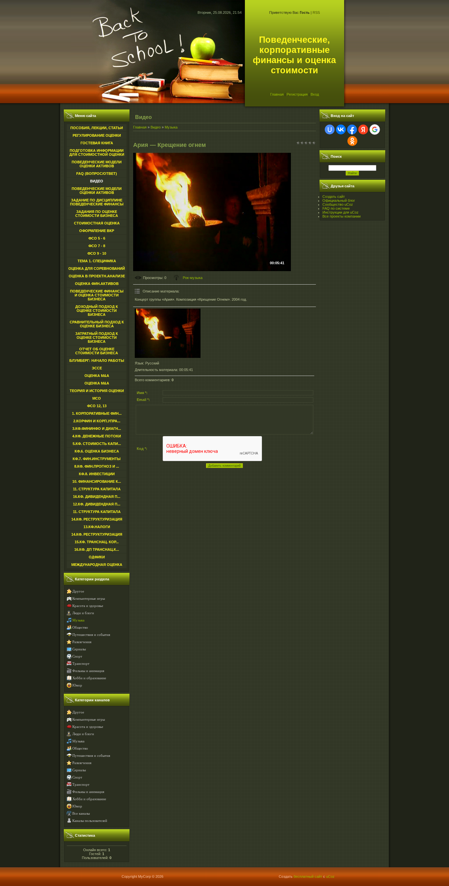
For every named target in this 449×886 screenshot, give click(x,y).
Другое (78, 591)
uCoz (330, 876)
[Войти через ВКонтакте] (341, 129)
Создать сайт (333, 196)
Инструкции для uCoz (340, 212)
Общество (80, 627)
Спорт (77, 656)
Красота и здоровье (87, 606)
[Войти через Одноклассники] (352, 141)
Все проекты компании (341, 216)
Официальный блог (338, 200)
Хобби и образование (89, 678)
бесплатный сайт (308, 876)
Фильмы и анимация (88, 671)
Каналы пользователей (89, 821)
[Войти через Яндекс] (363, 129)
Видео (156, 127)
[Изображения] (168, 333)
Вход (315, 94)
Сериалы (79, 649)
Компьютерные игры (88, 598)
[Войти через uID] (330, 129)
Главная (277, 94)
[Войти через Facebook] (352, 129)
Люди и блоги (83, 613)
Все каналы (81, 813)
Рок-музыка (192, 278)
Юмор (77, 685)
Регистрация (297, 94)
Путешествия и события (91, 635)
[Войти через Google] (374, 129)
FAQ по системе (336, 208)
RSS (316, 12)
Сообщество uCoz (337, 204)
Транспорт (80, 663)
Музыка (78, 620)
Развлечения (81, 642)
